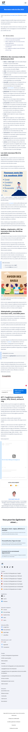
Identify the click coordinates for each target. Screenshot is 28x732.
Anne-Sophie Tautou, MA (14, 15)
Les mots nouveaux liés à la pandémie (12, 39)
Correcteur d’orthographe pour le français (12, 581)
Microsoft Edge (6, 612)
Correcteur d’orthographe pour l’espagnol (12, 578)
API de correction (5, 678)
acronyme (11, 203)
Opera (4, 620)
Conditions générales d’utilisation (13, 721)
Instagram (7, 567)
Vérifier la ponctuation (6, 658)
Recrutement (4, 701)
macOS (5, 598)
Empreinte (14, 725)
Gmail (4, 642)
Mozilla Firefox (6, 615)
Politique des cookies (14, 728)
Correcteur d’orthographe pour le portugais (12, 584)
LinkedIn (12, 567)
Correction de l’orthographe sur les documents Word (12, 666)
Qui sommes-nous (5, 690)
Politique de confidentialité (14, 718)
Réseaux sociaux (4, 693)
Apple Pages (6, 632)
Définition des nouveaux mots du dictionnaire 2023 (15, 38)
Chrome (5, 609)
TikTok (10, 567)
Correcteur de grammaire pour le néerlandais (13, 586)
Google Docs (6, 627)
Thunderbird (6, 647)
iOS (4, 596)
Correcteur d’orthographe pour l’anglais (12, 573)
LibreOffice (5, 635)
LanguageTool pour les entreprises (9, 668)
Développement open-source (7, 681)
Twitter (2, 567)
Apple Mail (5, 644)
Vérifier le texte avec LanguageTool (19, 391)
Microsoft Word (6, 629)
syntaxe (9, 341)
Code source (4, 698)
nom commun (11, 87)
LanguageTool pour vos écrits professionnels (11, 675)
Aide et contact (4, 683)
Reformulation (4, 660)
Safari (4, 617)
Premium (3, 663)
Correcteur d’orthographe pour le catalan (12, 589)
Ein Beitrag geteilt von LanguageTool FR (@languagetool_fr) (14, 477)
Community (3, 696)
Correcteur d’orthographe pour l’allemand (12, 576)
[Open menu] (25, 3)
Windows (5, 601)
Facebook (4, 567)
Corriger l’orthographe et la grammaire (9, 655)
